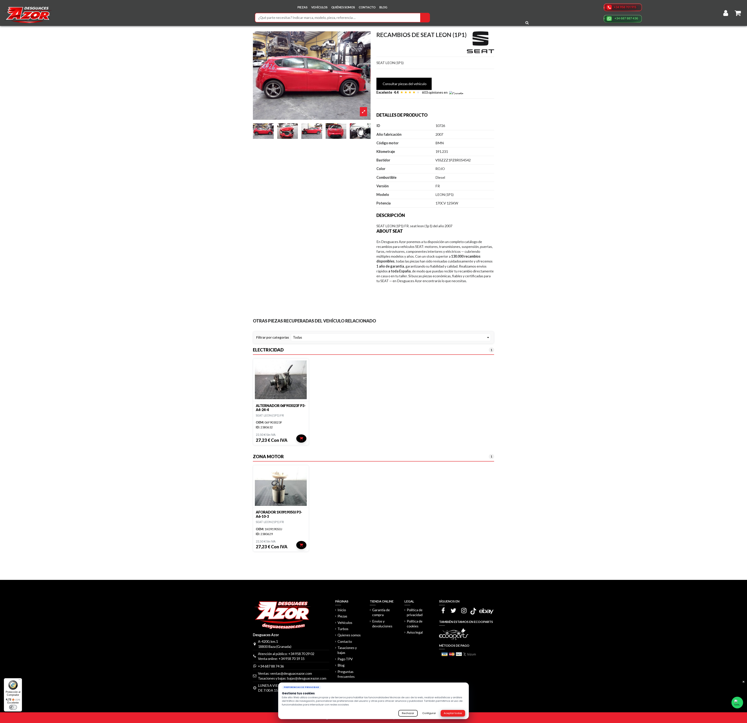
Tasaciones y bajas (347, 650)
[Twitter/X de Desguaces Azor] (454, 610)
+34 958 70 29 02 (301, 654)
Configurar (429, 713)
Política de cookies (415, 623)
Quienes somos (349, 635)
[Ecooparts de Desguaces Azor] (453, 633)
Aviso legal (415, 632)
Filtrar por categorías (272, 337)
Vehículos (345, 622)
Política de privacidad (415, 612)
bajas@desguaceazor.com (306, 678)
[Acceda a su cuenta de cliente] (725, 13)
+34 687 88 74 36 (271, 666)
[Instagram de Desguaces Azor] (464, 610)
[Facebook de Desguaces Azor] (443, 610)
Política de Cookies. (362, 704)
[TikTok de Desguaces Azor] (473, 610)
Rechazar (408, 713)
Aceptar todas (453, 713)
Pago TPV (345, 659)
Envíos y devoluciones (382, 623)
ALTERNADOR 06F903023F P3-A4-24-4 (281, 407)
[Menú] (19, 680)
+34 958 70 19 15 (291, 658)
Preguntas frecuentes (346, 674)
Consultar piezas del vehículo (404, 84)
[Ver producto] (301, 438)
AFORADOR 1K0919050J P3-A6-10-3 (279, 514)
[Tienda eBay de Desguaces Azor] (486, 610)
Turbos (343, 629)
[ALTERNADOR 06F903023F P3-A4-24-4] (281, 379)
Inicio (342, 610)
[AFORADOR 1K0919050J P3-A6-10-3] (281, 486)
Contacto (345, 641)
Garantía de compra (381, 612)
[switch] (13, 707)
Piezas (342, 616)
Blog (341, 665)
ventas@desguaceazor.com (291, 673)
